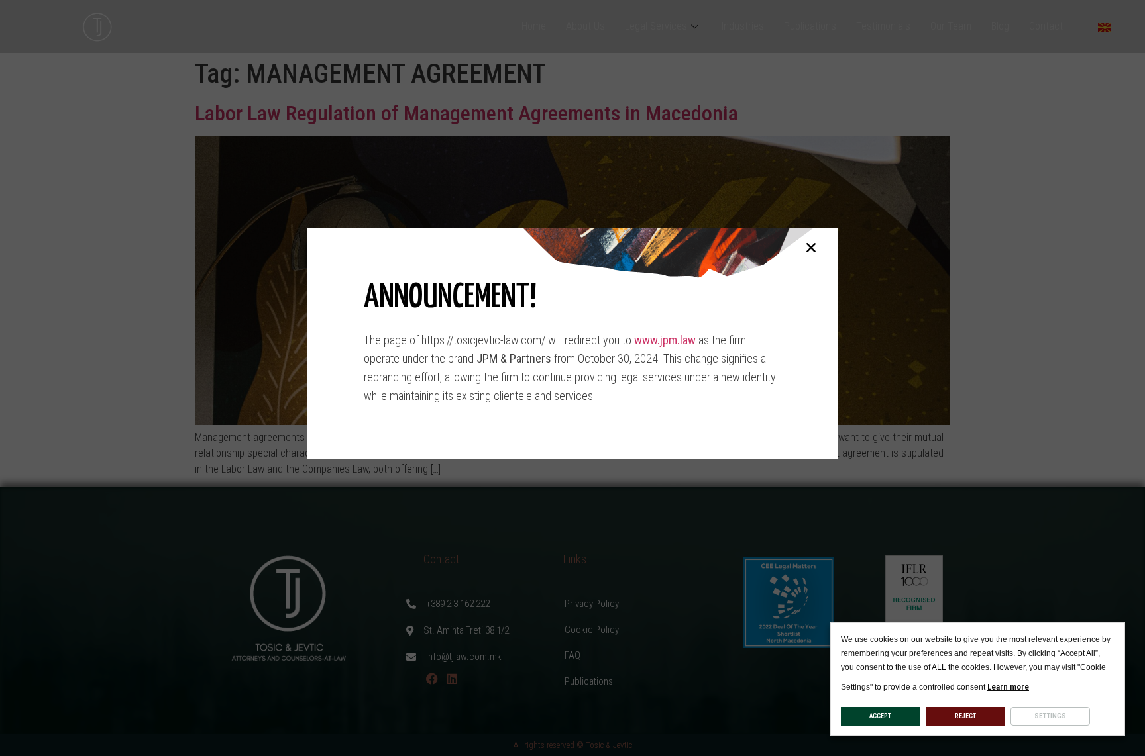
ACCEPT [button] (880, 716)
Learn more (1008, 687)
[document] (572, 378)
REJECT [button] (965, 716)
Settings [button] (1050, 716)
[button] (811, 247)
